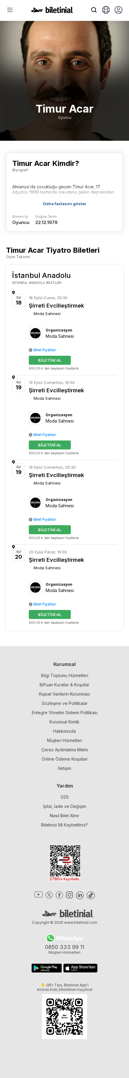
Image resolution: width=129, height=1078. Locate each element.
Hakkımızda (64, 731)
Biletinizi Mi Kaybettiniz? (64, 824)
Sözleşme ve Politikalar (65, 703)
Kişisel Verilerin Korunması (64, 694)
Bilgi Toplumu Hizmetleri (64, 675)
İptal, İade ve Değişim (64, 806)
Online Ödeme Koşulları (65, 758)
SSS (65, 797)
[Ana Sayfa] (52, 11)
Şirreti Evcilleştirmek (56, 305)
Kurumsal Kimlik (65, 721)
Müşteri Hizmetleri (64, 740)
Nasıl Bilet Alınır (64, 815)
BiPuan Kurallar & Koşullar (64, 684)
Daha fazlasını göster (64, 203)
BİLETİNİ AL (49, 360)
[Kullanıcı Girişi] (118, 10)
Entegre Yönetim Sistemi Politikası (65, 712)
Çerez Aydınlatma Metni (64, 749)
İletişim (64, 768)
